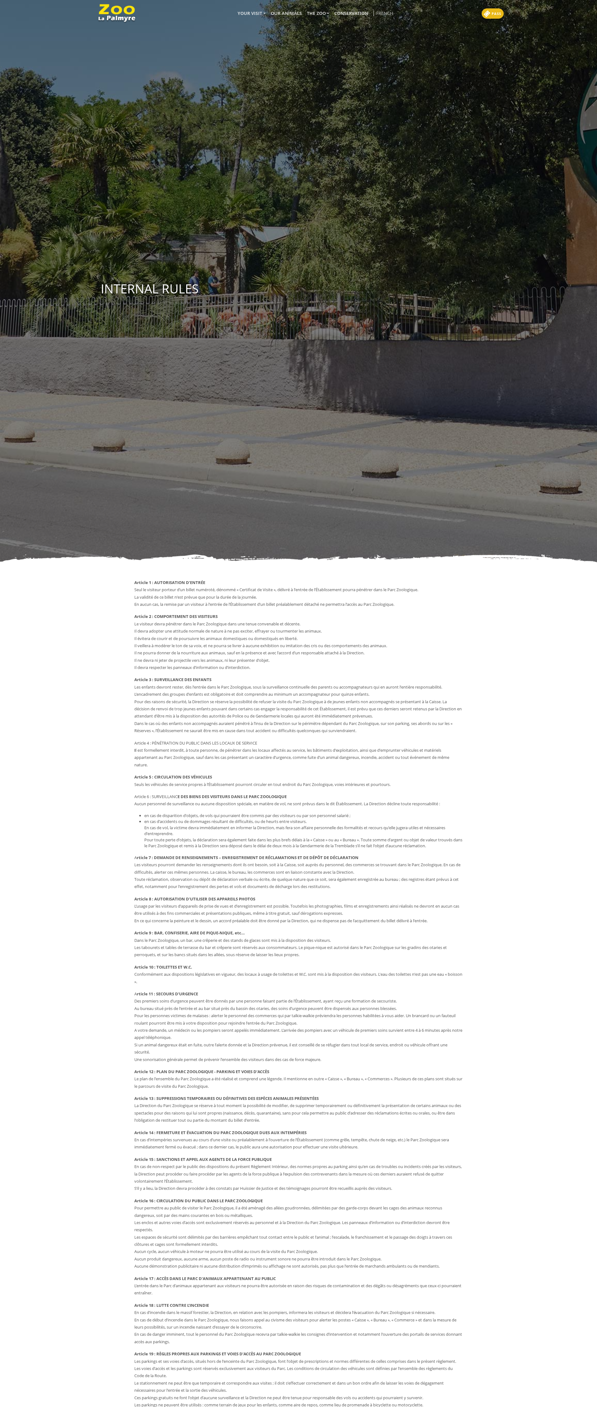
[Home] (118, 13)
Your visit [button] (250, 13)
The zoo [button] (316, 13)
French (384, 13)
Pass (495, 13)
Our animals (286, 13)
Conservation (351, 13)
